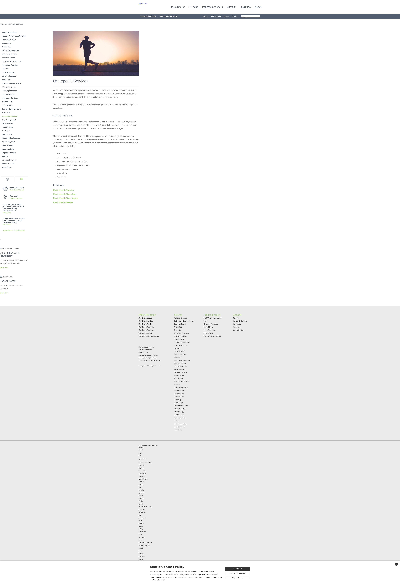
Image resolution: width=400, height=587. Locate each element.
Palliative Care (7, 123)
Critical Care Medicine (10, 50)
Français (141, 476)
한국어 (141, 504)
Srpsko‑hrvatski (144, 545)
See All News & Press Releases (14, 230)
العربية (141, 453)
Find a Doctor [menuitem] (177, 7)
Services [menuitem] (193, 7)
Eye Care (5, 69)
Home (1, 24)
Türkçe (141, 559)
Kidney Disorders (8, 94)
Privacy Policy (143, 352)
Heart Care (6, 80)
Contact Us (237, 324)
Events (226, 16)
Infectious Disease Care (11, 83)
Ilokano (141, 495)
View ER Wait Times (17, 190)
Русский (141, 540)
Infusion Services (8, 87)
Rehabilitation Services (11, 138)
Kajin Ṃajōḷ (142, 512)
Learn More (4, 268)
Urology (5, 156)
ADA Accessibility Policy (146, 347)
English (141, 447)
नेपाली (140, 520)
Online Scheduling (210, 330)
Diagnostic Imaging (9, 54)
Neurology (6, 112)
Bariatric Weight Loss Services (14, 36)
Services (7, 24)
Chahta (141, 468)
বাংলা (140, 455)
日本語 (141, 501)
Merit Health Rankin (145, 324)
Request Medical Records (212, 336)
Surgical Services (9, 153)
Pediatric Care (7, 127)
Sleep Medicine (8, 149)
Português (142, 531)
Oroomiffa (142, 471)
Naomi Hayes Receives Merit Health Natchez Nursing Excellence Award (14, 220)
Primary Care (7, 134)
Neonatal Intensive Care (11, 109)
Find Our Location (16, 198)
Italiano (141, 498)
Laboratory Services (10, 98)
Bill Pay (205, 16)
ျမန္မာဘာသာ (143, 459)
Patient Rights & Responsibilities (149, 360)
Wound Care (6, 167)
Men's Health (7, 105)
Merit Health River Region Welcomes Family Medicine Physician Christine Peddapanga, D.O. (13, 207)
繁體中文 (141, 465)
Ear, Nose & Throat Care (11, 61)
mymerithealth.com (148, 16)
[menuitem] (250, 16)
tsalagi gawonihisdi (145, 462)
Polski (140, 529)
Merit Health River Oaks (64, 194)
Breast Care (6, 43)
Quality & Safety (238, 330)
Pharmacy (5, 131)
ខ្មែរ (139, 515)
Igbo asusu (142, 493)
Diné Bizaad (142, 518)
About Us (237, 315)
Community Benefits (240, 321)
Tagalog (141, 553)
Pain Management (9, 120)
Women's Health (8, 164)
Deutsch (141, 482)
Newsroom (237, 327)
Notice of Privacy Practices (148, 358)
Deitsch (141, 523)
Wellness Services (9, 160)
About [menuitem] (258, 7)
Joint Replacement (9, 91)
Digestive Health (8, 58)
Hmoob (141, 490)
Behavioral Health (9, 39)
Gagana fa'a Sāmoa (145, 542)
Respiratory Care (8, 142)
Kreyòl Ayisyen (143, 479)
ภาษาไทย (142, 556)
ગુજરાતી (141, 484)
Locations (245, 7)
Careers (236, 318)
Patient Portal (216, 16)
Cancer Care (6, 47)
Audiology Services (9, 32)
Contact (235, 16)
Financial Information (211, 324)
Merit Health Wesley (63, 202)
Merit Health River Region (65, 198)
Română (141, 537)
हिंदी (140, 487)
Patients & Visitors (212, 315)
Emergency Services (10, 65)
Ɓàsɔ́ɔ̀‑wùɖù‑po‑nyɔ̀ (145, 507)
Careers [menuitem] (231, 7)
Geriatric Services (9, 76)
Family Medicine (8, 72)
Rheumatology (7, 145)
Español (141, 548)
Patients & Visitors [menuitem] (212, 7)
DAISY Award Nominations (212, 318)
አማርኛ (141, 450)
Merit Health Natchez (63, 190)
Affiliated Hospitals (147, 315)
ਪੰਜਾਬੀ (140, 534)
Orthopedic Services (10, 116)
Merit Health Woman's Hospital (149, 336)
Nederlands (142, 473)
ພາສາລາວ (142, 509)
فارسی (141, 526)
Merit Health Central (145, 318)
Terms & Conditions (145, 350)
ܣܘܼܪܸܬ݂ (140, 551)
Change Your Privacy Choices (148, 355)
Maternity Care (7, 102)
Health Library (208, 327)
